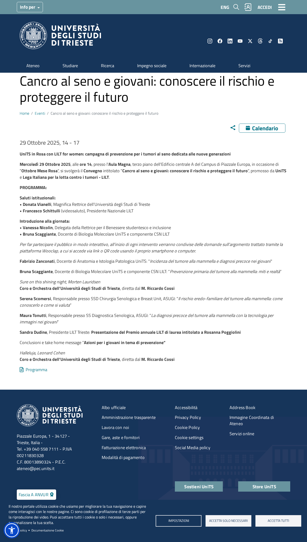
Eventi (40, 113)
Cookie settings (189, 437)
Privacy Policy (188, 417)
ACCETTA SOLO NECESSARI (228, 520)
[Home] (60, 37)
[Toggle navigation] (281, 7)
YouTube (240, 41)
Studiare (70, 65)
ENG (225, 7)
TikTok (270, 41)
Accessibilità (186, 407)
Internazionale (202, 65)
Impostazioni (178, 520)
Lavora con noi (115, 427)
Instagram (210, 41)
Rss (280, 41)
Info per (28, 6)
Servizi (244, 65)
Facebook (220, 41)
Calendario (265, 128)
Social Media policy (192, 447)
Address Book (242, 407)
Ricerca (107, 65)
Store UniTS (264, 486)
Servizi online (242, 433)
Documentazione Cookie (47, 530)
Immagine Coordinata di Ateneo (252, 420)
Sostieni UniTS (198, 486)
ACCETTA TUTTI (278, 520)
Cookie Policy (187, 427)
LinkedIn (230, 41)
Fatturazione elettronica (124, 447)
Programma (36, 369)
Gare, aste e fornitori (121, 437)
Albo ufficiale (114, 407)
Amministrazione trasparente (129, 417)
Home (24, 113)
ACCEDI (265, 7)
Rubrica (248, 7)
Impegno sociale (151, 65)
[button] (12, 530)
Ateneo (33, 65)
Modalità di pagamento (123, 457)
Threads (260, 41)
